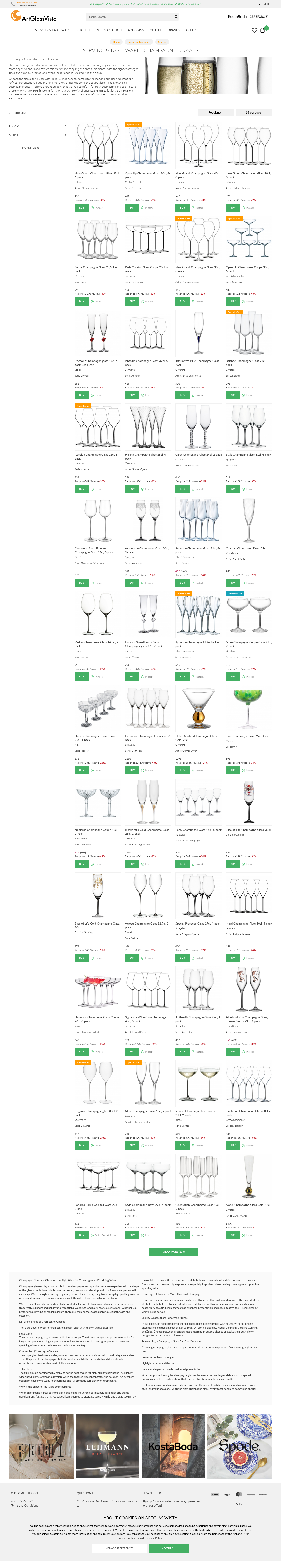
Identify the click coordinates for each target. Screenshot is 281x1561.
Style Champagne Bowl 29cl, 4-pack (148, 1205)
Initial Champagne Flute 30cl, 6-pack (249, 923)
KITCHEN (83, 30)
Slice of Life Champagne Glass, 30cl (248, 830)
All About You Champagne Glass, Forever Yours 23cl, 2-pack (247, 1019)
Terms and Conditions (24, 1505)
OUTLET (156, 30)
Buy (81, 207)
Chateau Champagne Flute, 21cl (246, 548)
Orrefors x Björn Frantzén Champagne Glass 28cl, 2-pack (94, 550)
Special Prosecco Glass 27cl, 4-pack (197, 923)
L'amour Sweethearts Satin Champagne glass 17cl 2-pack (144, 644)
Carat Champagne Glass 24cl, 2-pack (198, 455)
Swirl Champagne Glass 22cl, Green (248, 736)
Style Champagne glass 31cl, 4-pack (248, 455)
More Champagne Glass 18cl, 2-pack (148, 1111)
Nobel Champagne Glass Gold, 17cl (248, 1205)
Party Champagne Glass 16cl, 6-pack (198, 830)
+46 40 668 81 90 (27, 2)
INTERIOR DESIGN (109, 30)
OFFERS (191, 30)
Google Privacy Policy (149, 1538)
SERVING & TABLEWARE (52, 30)
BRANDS (174, 30)
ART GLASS (136, 30)
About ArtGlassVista (23, 1501)
